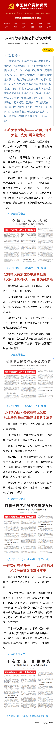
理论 (23, 23)
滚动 (49, 23)
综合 (32, 27)
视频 (40, 27)
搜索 (49, 27)
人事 (15, 23)
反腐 (15, 27)
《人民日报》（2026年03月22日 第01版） (28, 716)
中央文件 (7, 27)
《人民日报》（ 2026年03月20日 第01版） (28, 406)
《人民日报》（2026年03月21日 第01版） (28, 559)
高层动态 (7, 23)
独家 (40, 23)
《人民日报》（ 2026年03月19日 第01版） (28, 268)
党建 (32, 23)
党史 (23, 27)
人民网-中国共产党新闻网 (38, 44)
